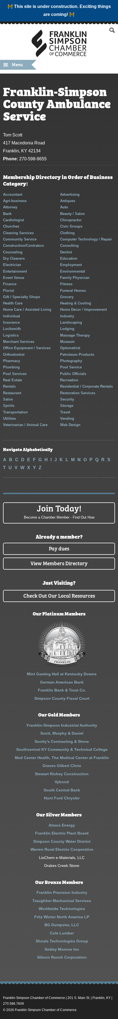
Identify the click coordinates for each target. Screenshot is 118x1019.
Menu (17, 64)
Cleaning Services (18, 233)
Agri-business (15, 201)
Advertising (70, 194)
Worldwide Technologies (62, 908)
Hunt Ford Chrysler (62, 798)
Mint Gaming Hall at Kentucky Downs (62, 674)
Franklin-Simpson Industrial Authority (62, 725)
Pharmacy (11, 361)
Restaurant (12, 393)
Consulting (69, 245)
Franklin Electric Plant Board (62, 833)
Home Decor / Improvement (83, 309)
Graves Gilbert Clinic (62, 765)
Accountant (12, 194)
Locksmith (12, 329)
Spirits (8, 406)
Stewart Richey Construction (62, 774)
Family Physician (74, 278)
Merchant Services (18, 342)
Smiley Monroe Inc (61, 949)
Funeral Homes (73, 291)
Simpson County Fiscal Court (61, 698)
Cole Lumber (62, 933)
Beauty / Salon (72, 214)
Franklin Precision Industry (61, 892)
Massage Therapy (75, 335)
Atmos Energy (62, 825)
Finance (9, 284)
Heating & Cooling (75, 303)
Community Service (19, 239)
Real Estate (12, 380)
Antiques (67, 201)
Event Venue (13, 278)
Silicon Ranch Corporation (62, 957)
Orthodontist (13, 354)
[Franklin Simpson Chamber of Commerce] (59, 54)
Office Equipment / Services (26, 348)
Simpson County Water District (62, 841)
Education (68, 258)
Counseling (13, 252)
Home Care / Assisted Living (27, 309)
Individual (11, 316)
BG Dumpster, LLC (61, 925)
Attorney (10, 207)
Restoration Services (77, 393)
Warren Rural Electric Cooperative (61, 849)
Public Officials (73, 374)
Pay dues (59, 548)
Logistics (11, 335)
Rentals (9, 386)
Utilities (9, 418)
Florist (8, 291)
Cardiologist (13, 220)
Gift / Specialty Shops (21, 297)
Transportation (15, 412)
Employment (71, 265)
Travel (65, 412)
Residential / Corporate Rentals (86, 386)
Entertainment (15, 271)
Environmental (72, 271)
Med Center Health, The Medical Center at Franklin (62, 757)
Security (67, 399)
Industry (67, 316)
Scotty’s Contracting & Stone (62, 741)
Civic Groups (71, 226)
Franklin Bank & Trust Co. (62, 690)
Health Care (13, 303)
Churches (11, 226)
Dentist (66, 252)
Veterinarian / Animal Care (25, 425)
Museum (67, 342)
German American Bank (62, 682)
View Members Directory (59, 563)
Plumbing (11, 367)
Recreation (69, 380)
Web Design (70, 425)
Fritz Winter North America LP (61, 917)
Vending (67, 418)
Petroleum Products (77, 354)
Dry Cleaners (14, 258)
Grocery (67, 297)
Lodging (67, 329)
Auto (64, 207)
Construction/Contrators (23, 245)
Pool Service (71, 367)
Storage (66, 406)
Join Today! (59, 510)
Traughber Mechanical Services (61, 900)
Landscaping (71, 322)
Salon (8, 399)
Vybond (62, 782)
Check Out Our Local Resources (59, 595)
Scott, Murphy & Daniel (61, 733)
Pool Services (15, 374)
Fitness (66, 284)
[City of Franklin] (62, 666)
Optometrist (70, 348)
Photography (71, 361)
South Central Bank (62, 790)
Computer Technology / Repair (86, 239)
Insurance (11, 322)
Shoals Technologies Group (62, 941)
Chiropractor (71, 220)
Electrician (12, 265)
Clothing (67, 233)
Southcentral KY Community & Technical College (62, 749)
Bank (7, 214)
